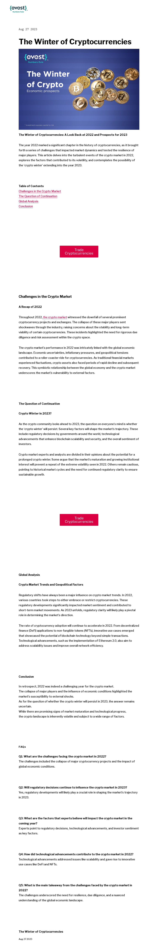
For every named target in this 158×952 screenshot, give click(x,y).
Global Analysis (28, 201)
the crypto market (54, 317)
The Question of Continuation (38, 196)
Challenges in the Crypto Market (40, 191)
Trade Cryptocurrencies (79, 251)
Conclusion (26, 206)
